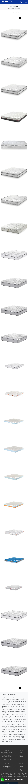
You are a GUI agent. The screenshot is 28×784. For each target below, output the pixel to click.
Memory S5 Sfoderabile (14, 117)
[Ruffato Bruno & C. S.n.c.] (6, 2)
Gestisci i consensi (14, 783)
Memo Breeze (14, 561)
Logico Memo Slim (14, 422)
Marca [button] (6, 12)
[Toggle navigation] (26, 2)
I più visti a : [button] (20, 12)
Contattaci (21, 766)
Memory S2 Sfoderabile (14, 90)
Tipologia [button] (14, 12)
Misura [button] (9, 12)
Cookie (6, 783)
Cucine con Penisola (7, 756)
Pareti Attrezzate (7, 766)
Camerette (21, 756)
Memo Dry (14, 589)
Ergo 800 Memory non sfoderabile (14, 62)
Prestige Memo (14, 533)
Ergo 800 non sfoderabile (14, 200)
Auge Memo (14, 505)
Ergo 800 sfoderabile (14, 173)
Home (9, 8)
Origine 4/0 (14, 256)
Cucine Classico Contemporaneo (7, 754)
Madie (7, 768)
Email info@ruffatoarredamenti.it (20, 776)
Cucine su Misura (7, 759)
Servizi (21, 769)
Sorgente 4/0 (14, 284)
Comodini (21, 755)
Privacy (2, 783)
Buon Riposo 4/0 (14, 644)
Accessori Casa (13, 8)
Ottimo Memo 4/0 (14, 672)
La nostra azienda (21, 765)
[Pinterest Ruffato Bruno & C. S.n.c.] (8, 779)
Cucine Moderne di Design (7, 752)
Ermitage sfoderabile (14, 228)
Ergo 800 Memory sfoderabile (14, 34)
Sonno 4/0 (14, 616)
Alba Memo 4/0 (14, 311)
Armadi (21, 753)
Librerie (7, 765)
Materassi (18, 8)
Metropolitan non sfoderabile (14, 145)
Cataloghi (21, 768)
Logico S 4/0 (13, 394)
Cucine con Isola (7, 758)
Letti (21, 752)
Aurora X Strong (14, 339)
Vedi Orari (21, 770)
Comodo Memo (14, 478)
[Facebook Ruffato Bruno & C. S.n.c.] (6, 779)
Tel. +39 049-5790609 (7, 776)
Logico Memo (14, 450)
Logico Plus (14, 367)
